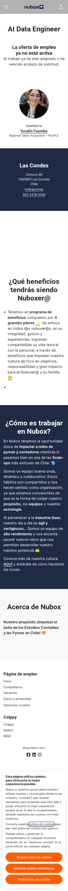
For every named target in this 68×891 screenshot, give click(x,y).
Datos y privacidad (17, 699)
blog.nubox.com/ (34, 747)
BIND (7, 736)
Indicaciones (34, 189)
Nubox (8, 730)
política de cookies (41, 824)
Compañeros (12, 687)
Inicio (7, 681)
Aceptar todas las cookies (34, 857)
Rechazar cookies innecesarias (34, 868)
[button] (61, 7)
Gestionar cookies (16, 705)
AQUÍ (7, 564)
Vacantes (10, 693)
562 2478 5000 (34, 194)
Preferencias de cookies (34, 879)
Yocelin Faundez (34, 131)
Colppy (8, 724)
